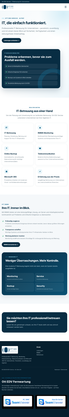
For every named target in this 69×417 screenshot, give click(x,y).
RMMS (38, 352)
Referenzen (40, 354)
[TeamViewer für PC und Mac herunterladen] (18, 402)
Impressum (57, 369)
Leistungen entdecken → (11, 40)
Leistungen (40, 350)
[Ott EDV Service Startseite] (10, 7)
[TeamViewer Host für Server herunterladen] (51, 402)
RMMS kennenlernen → (11, 244)
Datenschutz (64, 369)
